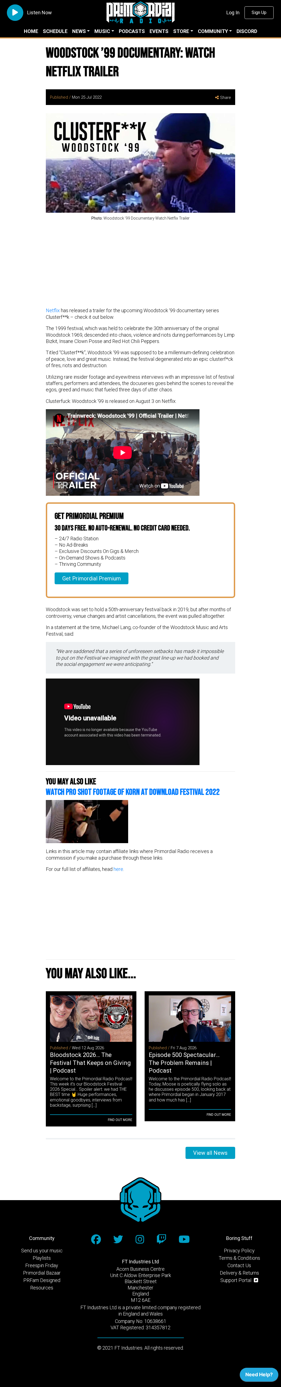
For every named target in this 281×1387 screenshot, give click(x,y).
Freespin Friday (41, 1265)
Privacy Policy (239, 1250)
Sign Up (259, 12)
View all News (210, 1153)
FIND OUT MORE (120, 1120)
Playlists (42, 1258)
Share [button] (225, 97)
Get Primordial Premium (91, 578)
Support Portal (236, 1280)
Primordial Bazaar (42, 1273)
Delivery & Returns (239, 1273)
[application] (259, 1376)
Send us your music (42, 1250)
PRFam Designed (41, 1280)
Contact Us (239, 1265)
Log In (233, 12)
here (118, 869)
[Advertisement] (140, 264)
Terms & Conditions (239, 1258)
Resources (41, 1288)
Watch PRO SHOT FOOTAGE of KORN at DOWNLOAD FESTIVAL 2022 (133, 792)
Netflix (53, 310)
